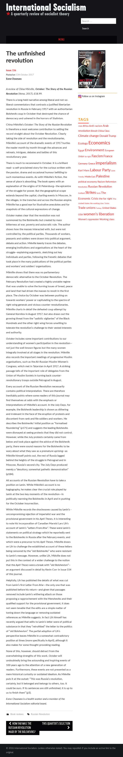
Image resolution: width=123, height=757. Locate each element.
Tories (106, 203)
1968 (80, 126)
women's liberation (98, 214)
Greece (91, 164)
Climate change (88, 135)
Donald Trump (107, 136)
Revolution (82, 187)
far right (88, 157)
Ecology (83, 143)
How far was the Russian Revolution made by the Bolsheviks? (22, 728)
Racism (101, 182)
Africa (85, 126)
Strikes (90, 192)
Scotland (81, 193)
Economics (99, 143)
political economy (87, 182)
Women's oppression (88, 219)
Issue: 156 (11, 70)
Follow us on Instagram (93, 96)
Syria (98, 193)
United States (109, 208)
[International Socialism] (46, 9)
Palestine (103, 176)
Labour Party (100, 170)
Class (106, 131)
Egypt (81, 150)
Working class (106, 219)
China (101, 131)
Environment (94, 150)
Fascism (97, 156)
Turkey (99, 208)
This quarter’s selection (56, 723)
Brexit (94, 131)
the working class (97, 203)
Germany (83, 163)
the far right (105, 198)
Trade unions (86, 207)
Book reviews (17, 714)
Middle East (90, 177)
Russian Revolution (40, 714)
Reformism (111, 182)
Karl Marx (83, 170)
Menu (61, 39)
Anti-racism (95, 126)
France (107, 156)
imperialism (106, 163)
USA (80, 214)
